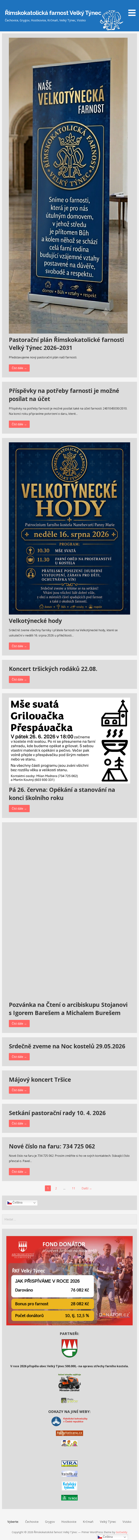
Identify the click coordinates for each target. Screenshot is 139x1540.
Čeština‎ (17, 1202)
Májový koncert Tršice (40, 1079)
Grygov (50, 1522)
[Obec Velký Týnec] (69, 1357)
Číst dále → (19, 368)
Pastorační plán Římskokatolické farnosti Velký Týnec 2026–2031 (66, 344)
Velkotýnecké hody (35, 621)
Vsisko (127, 1522)
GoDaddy (121, 1532)
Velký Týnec (108, 1522)
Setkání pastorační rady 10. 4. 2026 (57, 1113)
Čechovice (32, 1522)
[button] (133, 8)
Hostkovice (68, 1522)
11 (73, 1188)
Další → (87, 1188)
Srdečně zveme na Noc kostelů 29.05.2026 (67, 1046)
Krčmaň (88, 1522)
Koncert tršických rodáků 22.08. (53, 669)
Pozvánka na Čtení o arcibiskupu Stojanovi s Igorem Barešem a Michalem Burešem (68, 1009)
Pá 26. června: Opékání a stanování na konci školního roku (62, 794)
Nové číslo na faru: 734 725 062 (52, 1146)
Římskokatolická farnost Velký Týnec (53, 12)
